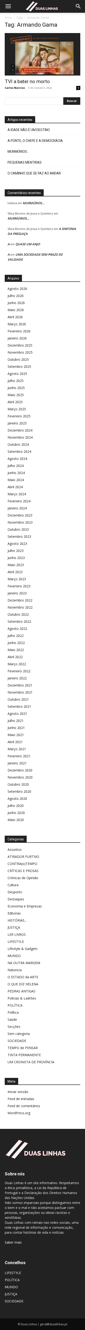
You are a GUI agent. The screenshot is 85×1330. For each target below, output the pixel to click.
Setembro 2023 (19, 536)
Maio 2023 (16, 565)
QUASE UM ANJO (27, 244)
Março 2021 (17, 749)
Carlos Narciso (15, 87)
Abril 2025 (15, 402)
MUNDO (14, 955)
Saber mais (13, 1242)
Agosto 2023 (17, 543)
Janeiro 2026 (17, 338)
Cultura (13, 885)
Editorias (14, 913)
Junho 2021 (16, 727)
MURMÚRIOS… (18, 151)
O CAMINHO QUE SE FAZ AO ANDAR (34, 173)
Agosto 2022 (17, 628)
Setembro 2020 (19, 791)
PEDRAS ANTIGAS (21, 991)
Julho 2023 (16, 550)
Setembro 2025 (19, 366)
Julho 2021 (16, 720)
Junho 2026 (16, 303)
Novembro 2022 (20, 607)
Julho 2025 (16, 380)
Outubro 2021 (18, 699)
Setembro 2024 (19, 451)
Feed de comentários (24, 1106)
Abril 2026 (15, 317)
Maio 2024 (16, 480)
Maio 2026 (16, 310)
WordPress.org (19, 1113)
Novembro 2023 (20, 522)
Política (13, 1012)
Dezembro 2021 (20, 685)
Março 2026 (17, 324)
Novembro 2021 (20, 692)
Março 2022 (17, 664)
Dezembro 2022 (20, 600)
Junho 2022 (16, 642)
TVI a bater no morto (27, 81)
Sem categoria (19, 1033)
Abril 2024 (15, 487)
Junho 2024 (16, 472)
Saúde (12, 1019)
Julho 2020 (16, 805)
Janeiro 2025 (17, 423)
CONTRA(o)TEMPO (22, 863)
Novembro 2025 (20, 352)
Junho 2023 (16, 557)
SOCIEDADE (17, 1040)
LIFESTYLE (16, 941)
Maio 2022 (16, 650)
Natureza (15, 970)
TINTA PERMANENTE (24, 1055)
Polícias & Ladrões (22, 998)
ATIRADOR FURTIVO (23, 856)
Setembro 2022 (19, 621)
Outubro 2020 (18, 784)
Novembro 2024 (20, 437)
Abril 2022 (15, 657)
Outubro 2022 (18, 614)
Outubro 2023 (18, 529)
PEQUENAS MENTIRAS (25, 162)
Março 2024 (17, 494)
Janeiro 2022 (17, 678)
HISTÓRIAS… (17, 920)
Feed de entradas (21, 1099)
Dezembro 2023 (20, 515)
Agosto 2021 (17, 713)
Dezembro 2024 (20, 430)
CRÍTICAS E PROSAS (23, 870)
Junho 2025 (16, 387)
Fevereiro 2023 (19, 586)
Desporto (15, 892)
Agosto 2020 (17, 798)
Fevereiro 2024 (19, 501)
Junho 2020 (16, 812)
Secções (14, 1026)
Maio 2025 (16, 395)
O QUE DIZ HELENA (23, 984)
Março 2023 (17, 579)
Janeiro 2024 (17, 508)
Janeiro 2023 (17, 593)
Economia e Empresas (25, 906)
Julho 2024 (16, 465)
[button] (8, 6)
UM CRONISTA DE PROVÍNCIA (31, 1062)
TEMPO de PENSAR (23, 1048)
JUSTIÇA (14, 927)
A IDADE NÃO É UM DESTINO (29, 130)
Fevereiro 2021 (19, 756)
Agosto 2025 (17, 373)
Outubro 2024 (18, 444)
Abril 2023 (15, 572)
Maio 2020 (16, 819)
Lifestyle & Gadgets (23, 948)
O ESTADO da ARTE (23, 977)
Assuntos (15, 849)
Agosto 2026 (17, 288)
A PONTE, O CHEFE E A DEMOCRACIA (35, 141)
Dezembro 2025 (20, 345)
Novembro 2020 (20, 777)
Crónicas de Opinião (23, 878)
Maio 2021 (16, 735)
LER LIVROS (17, 934)
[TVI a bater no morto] (42, 54)
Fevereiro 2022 (19, 671)
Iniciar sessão (18, 1091)
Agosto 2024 (17, 458)
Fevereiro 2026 (19, 331)
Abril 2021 (15, 742)
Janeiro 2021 (17, 763)
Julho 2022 (16, 635)
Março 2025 (17, 409)
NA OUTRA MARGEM (24, 963)
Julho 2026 (16, 295)
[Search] (78, 6)
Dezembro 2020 (20, 770)
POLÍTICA (15, 1005)
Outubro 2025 (18, 359)
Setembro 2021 (19, 706)
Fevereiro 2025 (19, 416)
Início (8, 18)
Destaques (16, 899)
